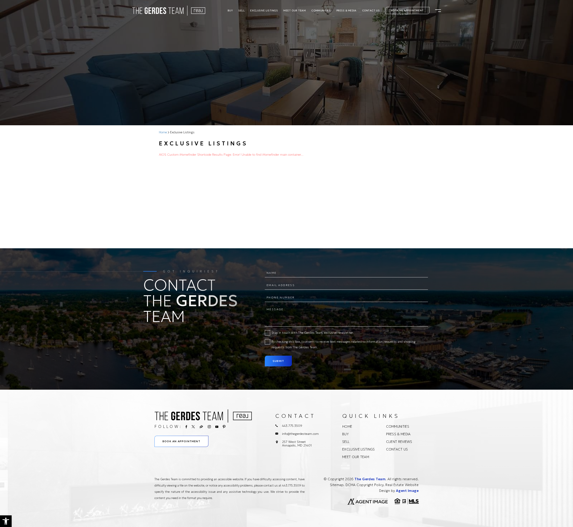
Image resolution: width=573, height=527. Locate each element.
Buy (230, 10)
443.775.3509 (292, 425)
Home (347, 426)
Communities (321, 10)
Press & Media (346, 10)
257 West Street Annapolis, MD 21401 (297, 443)
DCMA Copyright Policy (364, 485)
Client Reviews (399, 442)
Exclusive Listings (264, 10)
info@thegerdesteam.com (300, 434)
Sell (241, 10)
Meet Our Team (294, 10)
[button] (6, 521)
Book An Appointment (407, 10)
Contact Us (371, 10)
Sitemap (337, 485)
